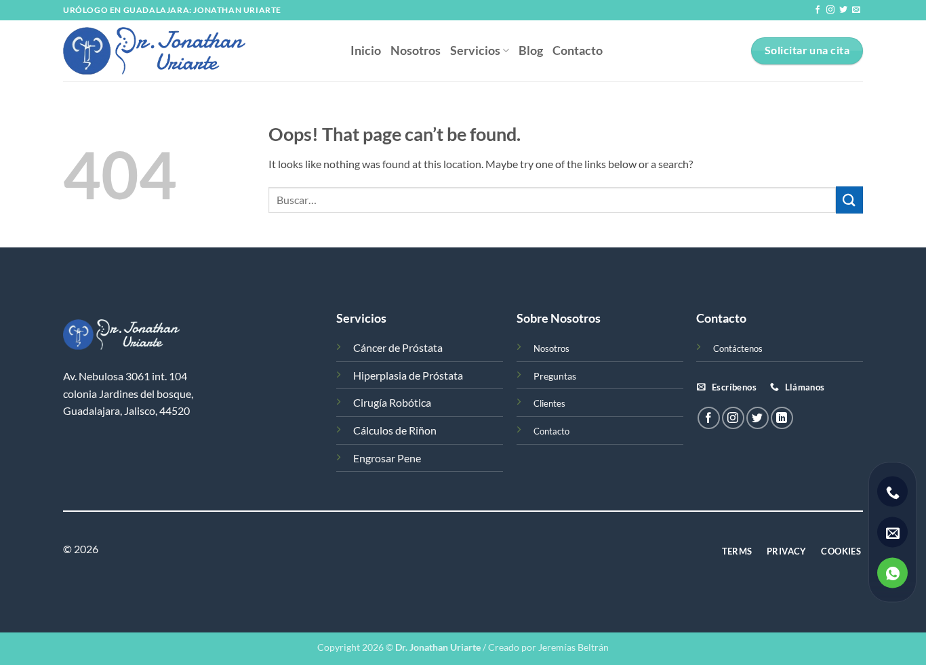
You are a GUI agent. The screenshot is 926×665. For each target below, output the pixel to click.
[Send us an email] (856, 10)
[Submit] (849, 199)
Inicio (365, 50)
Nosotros (415, 50)
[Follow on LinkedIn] (782, 418)
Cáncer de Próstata (398, 347)
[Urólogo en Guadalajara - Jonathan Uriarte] (196, 50)
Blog (531, 50)
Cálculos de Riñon (395, 430)
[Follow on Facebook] (817, 10)
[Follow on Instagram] (830, 10)
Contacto (577, 50)
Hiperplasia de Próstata (408, 375)
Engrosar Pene (387, 457)
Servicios (475, 50)
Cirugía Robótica (392, 402)
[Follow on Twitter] (843, 10)
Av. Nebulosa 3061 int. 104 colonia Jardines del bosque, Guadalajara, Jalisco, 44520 (128, 393)
